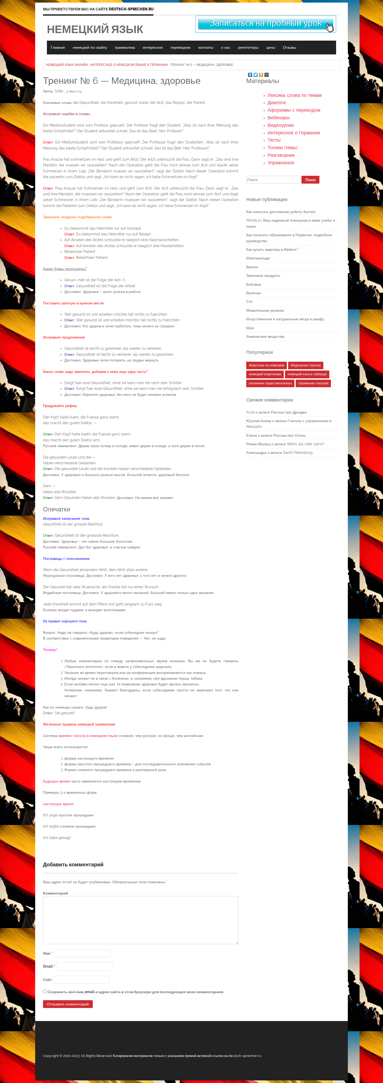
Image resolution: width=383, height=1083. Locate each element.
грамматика (125, 47)
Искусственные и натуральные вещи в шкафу (285, 319)
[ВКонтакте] (250, 73)
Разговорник (281, 155)
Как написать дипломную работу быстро (281, 212)
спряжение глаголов (313, 383)
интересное (153, 47)
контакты (205, 47)
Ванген (252, 267)
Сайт (47, 980)
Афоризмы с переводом (294, 110)
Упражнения (281, 162)
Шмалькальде (258, 258)
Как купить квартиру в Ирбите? (272, 249)
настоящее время (58, 804)
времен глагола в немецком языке (88, 736)
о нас (225, 47)
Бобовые (253, 284)
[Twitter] (255, 73)
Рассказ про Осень (289, 435)
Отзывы (289, 47)
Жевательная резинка (265, 310)
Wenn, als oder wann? (305, 444)
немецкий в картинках (265, 374)
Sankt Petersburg (298, 452)
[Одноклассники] (261, 73)
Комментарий (55, 893)
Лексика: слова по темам (295, 95)
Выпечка (253, 293)
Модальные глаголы (306, 365)
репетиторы (248, 47)
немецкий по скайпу (90, 47)
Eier (249, 301)
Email (49, 966)
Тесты (274, 140)
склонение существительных (270, 383)
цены (270, 47)
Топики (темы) (283, 147)
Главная (58, 47)
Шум (250, 328)
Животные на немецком (266, 365)
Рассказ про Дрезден (289, 412)
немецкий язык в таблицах (307, 374)
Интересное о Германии (294, 132)
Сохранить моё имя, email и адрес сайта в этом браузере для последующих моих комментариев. (135, 992)
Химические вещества (265, 336)
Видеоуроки (281, 125)
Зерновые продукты (263, 275)
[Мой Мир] (266, 73)
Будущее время (56, 781)
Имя (47, 953)
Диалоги (277, 102)
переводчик (180, 47)
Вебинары (279, 117)
